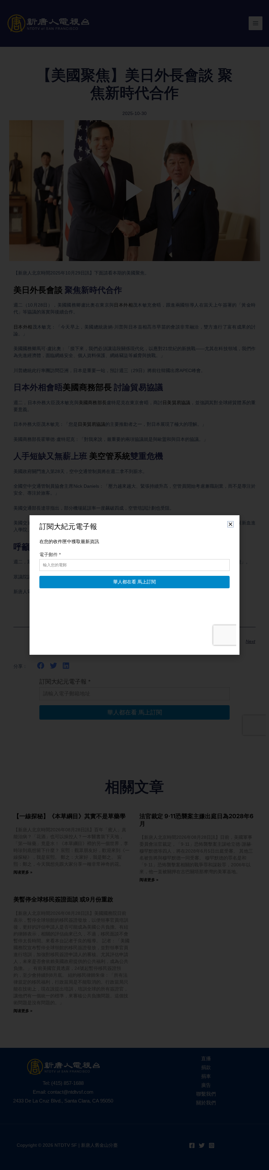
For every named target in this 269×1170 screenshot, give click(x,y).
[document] (134, 585)
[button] (230, 524)
